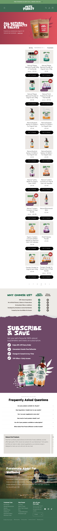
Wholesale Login (22, 513)
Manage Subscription (9, 506)
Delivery (6, 508)
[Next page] (49, 284)
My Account (6, 504)
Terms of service (31, 519)
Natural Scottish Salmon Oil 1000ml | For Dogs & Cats (32, 124)
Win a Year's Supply (23, 508)
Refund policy (17, 519)
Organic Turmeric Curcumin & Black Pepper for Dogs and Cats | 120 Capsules (32, 239)
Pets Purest (9, 519)
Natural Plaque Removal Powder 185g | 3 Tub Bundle (32, 67)
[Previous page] (29, 284)
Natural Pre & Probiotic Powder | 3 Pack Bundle (46, 96)
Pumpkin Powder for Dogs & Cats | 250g (32, 268)
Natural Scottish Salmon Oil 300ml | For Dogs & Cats (32, 153)
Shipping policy (40, 519)
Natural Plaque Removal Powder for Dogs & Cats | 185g (32, 96)
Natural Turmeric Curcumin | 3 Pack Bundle (32, 210)
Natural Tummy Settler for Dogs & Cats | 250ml (32, 181)
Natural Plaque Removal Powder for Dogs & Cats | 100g (46, 67)
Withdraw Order (8, 515)
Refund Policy (7, 510)
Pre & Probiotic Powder (46, 238)
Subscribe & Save (8, 513)
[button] (4, 8)
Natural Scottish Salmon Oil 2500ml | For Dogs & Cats (46, 124)
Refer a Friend (21, 506)
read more (20, 33)
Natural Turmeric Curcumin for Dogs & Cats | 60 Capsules (46, 181)
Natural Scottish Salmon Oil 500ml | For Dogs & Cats (46, 153)
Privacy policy (24, 519)
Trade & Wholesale (23, 511)
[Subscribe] (41, 514)
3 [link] (41, 284)
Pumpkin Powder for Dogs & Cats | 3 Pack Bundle (46, 269)
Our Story (20, 504)
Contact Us (6, 511)
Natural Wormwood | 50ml (46, 209)
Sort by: (31, 48)
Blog (19, 510)
